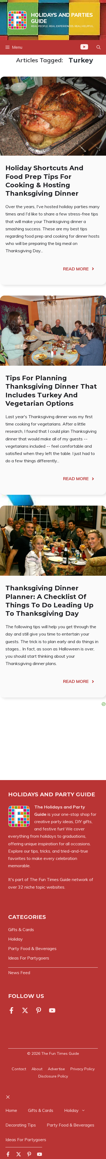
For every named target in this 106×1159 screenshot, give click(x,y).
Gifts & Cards (40, 1110)
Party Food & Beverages (70, 1125)
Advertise (56, 1068)
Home (11, 1110)
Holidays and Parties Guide (62, 18)
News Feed (19, 972)
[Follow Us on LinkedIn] (38, 1010)
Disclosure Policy (53, 1076)
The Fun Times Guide (60, 1053)
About (37, 1068)
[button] (98, 47)
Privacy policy (82, 1068)
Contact (19, 1068)
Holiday (71, 1110)
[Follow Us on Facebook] (12, 1010)
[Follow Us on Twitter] (25, 1010)
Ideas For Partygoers (25, 1139)
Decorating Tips (20, 1125)
